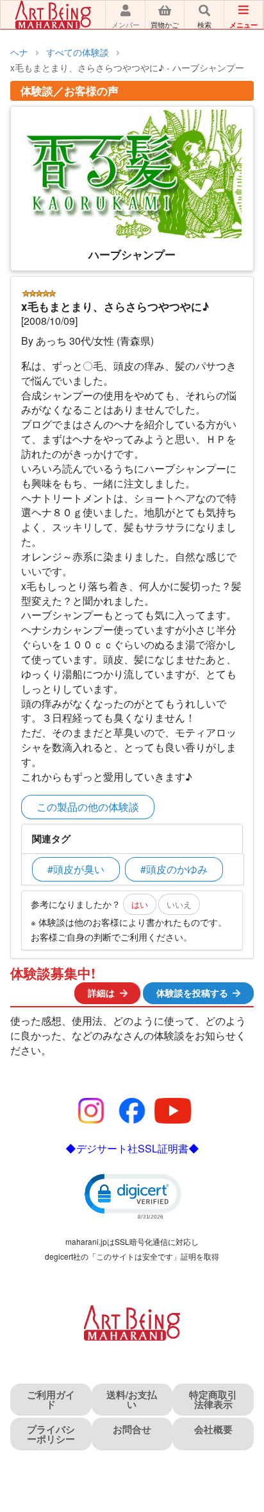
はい (139, 904)
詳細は (101, 992)
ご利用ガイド (51, 1399)
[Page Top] (240, 1446)
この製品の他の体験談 (88, 806)
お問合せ (132, 1429)
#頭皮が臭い (75, 869)
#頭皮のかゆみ (174, 869)
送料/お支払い (131, 1399)
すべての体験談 (77, 52)
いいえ (179, 904)
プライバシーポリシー (51, 1434)
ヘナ (19, 52)
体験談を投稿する (192, 992)
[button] (132, 1195)
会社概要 (213, 1429)
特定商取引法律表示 (213, 1399)
